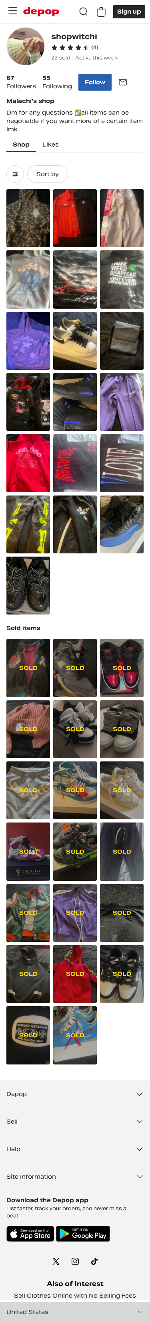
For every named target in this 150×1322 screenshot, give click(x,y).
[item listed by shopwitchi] (28, 218)
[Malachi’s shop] (25, 47)
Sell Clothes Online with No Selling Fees (75, 1295)
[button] (74, 47)
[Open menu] (12, 11)
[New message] (123, 82)
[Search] (83, 12)
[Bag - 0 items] (101, 12)
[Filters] (15, 174)
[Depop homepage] (41, 11)
